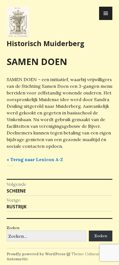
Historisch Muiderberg (45, 43)
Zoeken (13, 228)
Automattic (17, 259)
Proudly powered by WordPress (36, 254)
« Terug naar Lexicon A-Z (35, 159)
